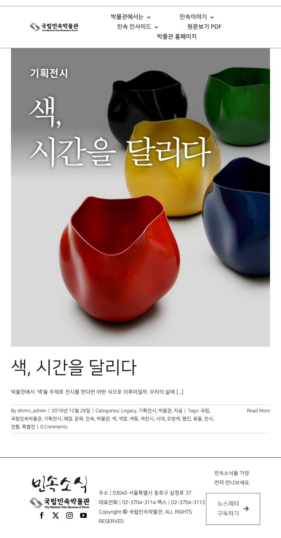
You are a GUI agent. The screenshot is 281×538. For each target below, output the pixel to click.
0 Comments (53, 426)
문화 (79, 418)
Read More (258, 410)
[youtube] (83, 515)
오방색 (173, 418)
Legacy (128, 410)
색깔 (123, 418)
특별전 (28, 426)
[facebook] (41, 515)
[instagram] (69, 515)
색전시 (147, 418)
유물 (197, 418)
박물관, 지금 (170, 410)
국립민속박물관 (26, 418)
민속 (90, 418)
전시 (208, 418)
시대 (160, 418)
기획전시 (147, 410)
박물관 (103, 418)
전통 (15, 426)
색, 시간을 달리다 (74, 367)
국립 (205, 410)
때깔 (68, 418)
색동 (134, 418)
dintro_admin (32, 410)
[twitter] (55, 515)
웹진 (186, 418)
